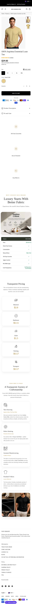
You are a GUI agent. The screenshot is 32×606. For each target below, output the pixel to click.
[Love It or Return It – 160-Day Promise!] (16, 4)
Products (7, 13)
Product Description (10, 108)
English (3, 592)
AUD (11, 592)
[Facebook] (5, 586)
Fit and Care (7, 113)
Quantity (3, 86)
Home (3, 13)
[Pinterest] (12, 586)
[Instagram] (2, 586)
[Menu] (2, 9)
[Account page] (5, 9)
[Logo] (16, 9)
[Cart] (29, 9)
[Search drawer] (26, 9)
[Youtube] (9, 586)
